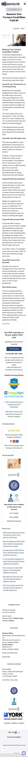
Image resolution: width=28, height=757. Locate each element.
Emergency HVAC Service (14, 370)
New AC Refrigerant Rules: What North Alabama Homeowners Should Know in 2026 (14, 543)
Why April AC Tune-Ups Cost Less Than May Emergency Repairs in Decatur (13, 579)
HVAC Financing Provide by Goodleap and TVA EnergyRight (14, 404)
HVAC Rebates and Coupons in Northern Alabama (14, 414)
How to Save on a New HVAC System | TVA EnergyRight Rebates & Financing (13, 570)
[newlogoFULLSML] (10, 2)
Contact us (22, 315)
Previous (17, 28)
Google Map (6, 657)
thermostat (6, 98)
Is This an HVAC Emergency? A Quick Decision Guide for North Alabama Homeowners (13, 561)
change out (6, 226)
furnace (4, 206)
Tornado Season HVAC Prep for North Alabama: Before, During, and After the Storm (13, 552)
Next (22, 28)
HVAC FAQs (14, 680)
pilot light (17, 145)
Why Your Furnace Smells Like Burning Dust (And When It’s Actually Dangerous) (13, 587)
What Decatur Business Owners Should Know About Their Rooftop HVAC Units (14, 535)
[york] (13, 712)
